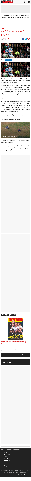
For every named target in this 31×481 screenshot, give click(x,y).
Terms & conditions (8, 474)
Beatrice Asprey (5, 38)
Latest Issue (8, 314)
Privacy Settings (22, 474)
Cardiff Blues (8, 59)
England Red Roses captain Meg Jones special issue (13, 343)
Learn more (15, 19)
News (7, 28)
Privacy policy (15, 474)
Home (2, 28)
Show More (8, 362)
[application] (15, 130)
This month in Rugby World (15, 355)
